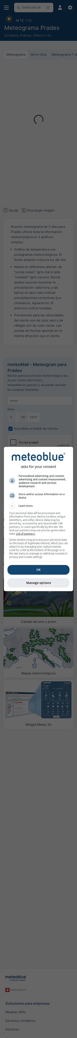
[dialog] (38, 519)
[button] (38, 506)
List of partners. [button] (25, 534)
